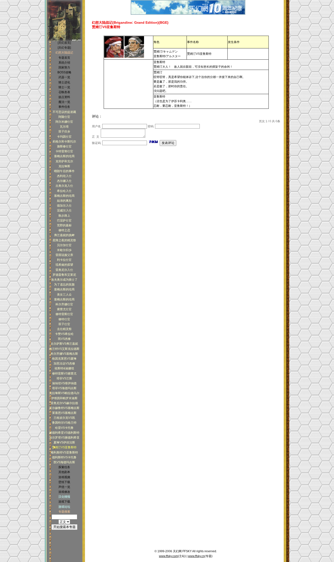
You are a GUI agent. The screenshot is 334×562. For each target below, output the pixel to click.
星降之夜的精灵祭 (64, 240)
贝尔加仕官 (64, 245)
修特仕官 (64, 319)
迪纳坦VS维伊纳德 (64, 383)
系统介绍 (64, 62)
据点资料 (64, 97)
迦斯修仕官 (64, 146)
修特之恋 (64, 230)
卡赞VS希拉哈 (64, 334)
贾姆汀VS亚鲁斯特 (64, 447)
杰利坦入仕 (64, 176)
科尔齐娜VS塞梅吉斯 (64, 353)
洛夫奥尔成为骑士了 (64, 279)
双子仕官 (64, 324)
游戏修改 (64, 492)
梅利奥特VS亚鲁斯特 (64, 452)
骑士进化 (64, 82)
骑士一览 (64, 87)
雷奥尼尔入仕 (64, 270)
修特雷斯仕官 (64, 314)
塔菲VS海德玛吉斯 (64, 388)
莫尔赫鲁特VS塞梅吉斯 (64, 408)
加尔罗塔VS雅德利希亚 (64, 437)
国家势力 (64, 67)
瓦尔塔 (64, 126)
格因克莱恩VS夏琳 (64, 358)
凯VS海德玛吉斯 (64, 462)
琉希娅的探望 (64, 264)
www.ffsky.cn (196, 556)
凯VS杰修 (64, 339)
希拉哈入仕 (64, 191)
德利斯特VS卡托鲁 (64, 457)
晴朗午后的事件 (64, 171)
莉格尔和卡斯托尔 (64, 141)
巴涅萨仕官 (64, 220)
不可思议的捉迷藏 (64, 112)
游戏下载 (64, 501)
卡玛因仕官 (64, 136)
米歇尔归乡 (64, 250)
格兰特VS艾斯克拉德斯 (64, 349)
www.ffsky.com (168, 556)
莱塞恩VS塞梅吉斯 (64, 413)
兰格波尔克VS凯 (64, 417)
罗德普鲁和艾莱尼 (64, 274)
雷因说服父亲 (64, 255)
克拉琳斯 (64, 166)
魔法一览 (64, 102)
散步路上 (64, 215)
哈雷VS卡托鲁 (64, 428)
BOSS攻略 (64, 72)
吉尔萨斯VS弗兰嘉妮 (64, 343)
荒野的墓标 (64, 225)
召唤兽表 (64, 92)
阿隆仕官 (64, 117)
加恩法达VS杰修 (64, 363)
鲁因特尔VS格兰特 (64, 422)
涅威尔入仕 (64, 210)
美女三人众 (64, 294)
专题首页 (64, 57)
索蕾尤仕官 (64, 309)
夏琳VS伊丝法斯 (64, 442)
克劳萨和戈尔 (64, 161)
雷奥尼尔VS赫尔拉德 (64, 403)
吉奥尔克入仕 (64, 185)
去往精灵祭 (64, 329)
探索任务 (64, 467)
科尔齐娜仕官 (64, 304)
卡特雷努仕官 (64, 151)
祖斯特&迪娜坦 (64, 368)
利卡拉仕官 (64, 260)
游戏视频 (64, 477)
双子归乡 (64, 131)
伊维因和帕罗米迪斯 (64, 398)
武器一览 (64, 77)
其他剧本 (64, 472)
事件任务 (64, 107)
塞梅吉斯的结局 (64, 156)
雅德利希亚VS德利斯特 (64, 432)
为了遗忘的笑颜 (64, 284)
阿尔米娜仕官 (64, 121)
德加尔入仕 (64, 205)
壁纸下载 (64, 482)
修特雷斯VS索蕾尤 (64, 373)
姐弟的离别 (64, 200)
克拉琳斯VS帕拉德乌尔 (64, 393)
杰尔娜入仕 (64, 181)
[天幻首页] (64, 42)
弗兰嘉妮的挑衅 (64, 235)
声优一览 (64, 487)
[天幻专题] (64, 47)
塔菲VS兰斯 (64, 378)
